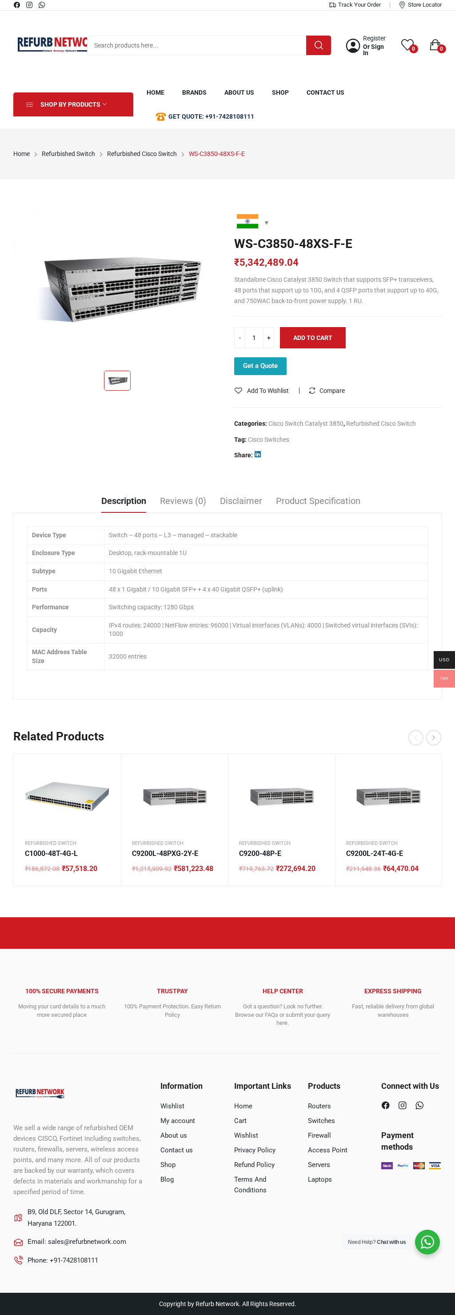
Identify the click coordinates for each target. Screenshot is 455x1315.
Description (123, 501)
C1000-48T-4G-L (51, 853)
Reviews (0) (183, 501)
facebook (17, 4)
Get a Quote (260, 366)
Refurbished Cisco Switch (381, 423)
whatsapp (42, 4)
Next (433, 737)
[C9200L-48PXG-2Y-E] (174, 796)
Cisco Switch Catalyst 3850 (305, 423)
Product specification (318, 501)
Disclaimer (241, 501)
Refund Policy (254, 1165)
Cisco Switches (268, 439)
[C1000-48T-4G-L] (67, 796)
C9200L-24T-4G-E (374, 853)
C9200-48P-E (260, 853)
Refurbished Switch (50, 843)
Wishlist (172, 1106)
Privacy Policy (254, 1150)
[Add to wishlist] (103, 794)
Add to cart (312, 337)
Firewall (319, 1135)
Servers (319, 1165)
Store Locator (425, 4)
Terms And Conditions (250, 1184)
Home (243, 1106)
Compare (332, 390)
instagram (30, 4)
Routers (319, 1106)
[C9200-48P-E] (281, 796)
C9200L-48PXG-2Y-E (165, 853)
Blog (167, 1179)
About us (173, 1135)
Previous (415, 737)
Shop (168, 1165)
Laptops (320, 1179)
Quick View (103, 772)
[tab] (123, 502)
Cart (240, 1121)
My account (177, 1121)
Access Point (327, 1150)
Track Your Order (359, 4)
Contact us (176, 1150)
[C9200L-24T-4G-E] (388, 796)
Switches (321, 1121)
